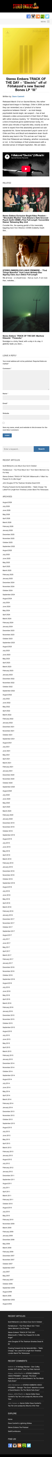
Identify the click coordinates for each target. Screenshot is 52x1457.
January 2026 (8, 530)
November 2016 (8, 971)
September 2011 (9, 1179)
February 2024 (8, 622)
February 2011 (8, 1199)
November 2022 (8, 682)
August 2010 (7, 1207)
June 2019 (6, 847)
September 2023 (9, 642)
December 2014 (8, 1063)
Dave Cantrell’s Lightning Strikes (20, 1423)
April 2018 (6, 903)
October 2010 (8, 1203)
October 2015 (8, 1023)
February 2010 (8, 1219)
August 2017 (7, 935)
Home (10, 1419)
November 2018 (8, 875)
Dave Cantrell (18, 96)
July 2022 (6, 698)
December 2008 (8, 1239)
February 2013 (8, 1151)
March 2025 (7, 570)
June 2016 (6, 991)
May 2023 (6, 658)
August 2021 (7, 743)
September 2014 (9, 1075)
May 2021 (6, 755)
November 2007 (8, 1259)
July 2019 (6, 843)
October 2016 (8, 975)
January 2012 (8, 1171)
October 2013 (8, 1119)
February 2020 (8, 815)
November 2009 (8, 1223)
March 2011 (7, 1195)
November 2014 (8, 1067)
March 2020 (7, 811)
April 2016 (6, 999)
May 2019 (6, 851)
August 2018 (7, 887)
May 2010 (6, 1215)
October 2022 (8, 686)
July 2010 (6, 1211)
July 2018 (6, 891)
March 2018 (7, 907)
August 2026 (7, 502)
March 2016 (7, 1003)
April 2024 (6, 614)
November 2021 (8, 731)
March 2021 (7, 763)
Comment (7, 368)
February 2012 (8, 1167)
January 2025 (8, 578)
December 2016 (8, 967)
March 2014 (7, 1099)
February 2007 (8, 1279)
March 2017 (7, 955)
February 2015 (8, 1055)
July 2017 (6, 939)
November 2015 (8, 1019)
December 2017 (8, 919)
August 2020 (7, 791)
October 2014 (8, 1071)
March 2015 (7, 1051)
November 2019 (8, 827)
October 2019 (8, 831)
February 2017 (8, 959)
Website (6, 413)
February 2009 (8, 1231)
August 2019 (7, 839)
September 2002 (9, 1299)
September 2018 (9, 883)
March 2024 (7, 618)
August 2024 (7, 598)
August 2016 (7, 983)
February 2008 (8, 1251)
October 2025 (8, 542)
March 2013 (7, 1147)
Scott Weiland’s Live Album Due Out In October (20, 466)
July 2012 (6, 1163)
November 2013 (8, 1115)
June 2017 (6, 943)
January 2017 (8, 963)
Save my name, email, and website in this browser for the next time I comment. (25, 428)
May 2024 (6, 610)
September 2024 (9, 594)
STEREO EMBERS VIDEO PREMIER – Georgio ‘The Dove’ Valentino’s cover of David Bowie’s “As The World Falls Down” (26, 1387)
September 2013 (9, 1123)
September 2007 (9, 1267)
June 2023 (6, 654)
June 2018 (6, 895)
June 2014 (6, 1087)
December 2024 (8, 582)
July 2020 (6, 795)
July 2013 (6, 1131)
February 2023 (8, 670)
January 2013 (8, 1155)
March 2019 (7, 859)
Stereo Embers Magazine (13, 22)
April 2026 (6, 518)
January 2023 (8, 674)
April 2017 (6, 951)
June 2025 (6, 558)
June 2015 (6, 1039)
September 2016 (9, 979)
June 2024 (6, 606)
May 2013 (6, 1139)
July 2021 (6, 746)
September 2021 (9, 739)
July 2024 (6, 602)
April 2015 (6, 1047)
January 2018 (8, 915)
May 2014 (6, 1091)
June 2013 (6, 1135)
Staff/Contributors (14, 1431)
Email (5, 403)
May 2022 (6, 706)
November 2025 (8, 538)
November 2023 (8, 634)
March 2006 (7, 1295)
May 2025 (6, 562)
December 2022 (8, 678)
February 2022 (8, 718)
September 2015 (9, 1027)
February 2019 (8, 863)
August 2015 (7, 1031)
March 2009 (7, 1227)
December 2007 (8, 1255)
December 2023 (8, 630)
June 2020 (6, 799)
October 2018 (8, 879)
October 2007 (8, 1264)
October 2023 (8, 638)
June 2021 (6, 751)
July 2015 (6, 1035)
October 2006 (8, 1284)
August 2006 (7, 1291)
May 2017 (6, 947)
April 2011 (6, 1191)
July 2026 (6, 506)
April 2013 (6, 1143)
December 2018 (8, 871)
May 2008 (6, 1243)
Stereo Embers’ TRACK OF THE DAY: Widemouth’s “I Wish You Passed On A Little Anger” (24, 1334)
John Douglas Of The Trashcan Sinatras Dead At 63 (21, 483)
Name (5, 393)
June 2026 (6, 510)
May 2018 (6, 899)
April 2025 (6, 566)
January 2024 (8, 626)
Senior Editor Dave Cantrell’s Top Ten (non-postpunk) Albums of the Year (25, 1396)
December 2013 (8, 1111)
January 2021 (8, 771)
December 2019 (8, 823)
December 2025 (8, 534)
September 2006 (9, 1288)
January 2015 (8, 1059)
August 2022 (7, 694)
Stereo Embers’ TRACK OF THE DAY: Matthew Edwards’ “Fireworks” (23, 336)
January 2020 (8, 819)
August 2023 (7, 646)
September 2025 (9, 546)
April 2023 (6, 662)
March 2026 (7, 522)
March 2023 (7, 666)
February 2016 (8, 1007)
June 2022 (6, 702)
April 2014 (6, 1095)
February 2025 (8, 574)
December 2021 (8, 726)
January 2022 (8, 722)
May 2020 (6, 803)
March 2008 (7, 1247)
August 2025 (7, 550)
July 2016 (6, 987)
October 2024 (8, 590)
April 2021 (6, 759)
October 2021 (8, 735)
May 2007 (6, 1275)
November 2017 (8, 923)
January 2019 (8, 867)
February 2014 (8, 1103)
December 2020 (8, 775)
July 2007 (6, 1271)
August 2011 (7, 1183)
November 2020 (8, 779)
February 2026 (8, 526)
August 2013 (7, 1127)
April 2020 (6, 807)
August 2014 (7, 1079)
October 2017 (8, 927)
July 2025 (6, 554)
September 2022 (9, 690)
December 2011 (8, 1175)
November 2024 (8, 586)
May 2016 (6, 995)
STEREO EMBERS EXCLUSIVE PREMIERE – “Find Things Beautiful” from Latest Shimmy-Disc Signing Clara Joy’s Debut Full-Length (25, 272)
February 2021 (8, 767)
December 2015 (8, 1015)
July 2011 (6, 1187)
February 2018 (8, 911)
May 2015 (6, 1043)
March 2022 (7, 715)
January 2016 (8, 1011)
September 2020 (9, 787)
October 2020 (8, 783)
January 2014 (8, 1107)
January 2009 (8, 1235)
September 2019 (9, 835)
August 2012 (7, 1159)
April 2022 (6, 711)
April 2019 (6, 855)
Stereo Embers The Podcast (18, 1427)
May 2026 (6, 514)
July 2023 (6, 650)
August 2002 (7, 1304)
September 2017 (9, 931)
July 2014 (6, 1083)
